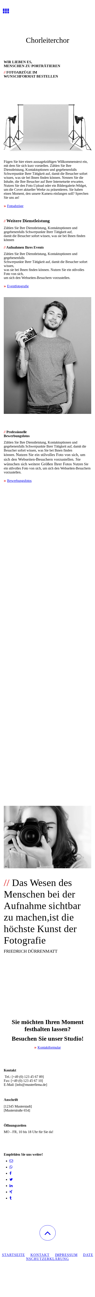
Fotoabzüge (15, 206)
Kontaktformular (49, 1047)
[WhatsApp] (11, 1167)
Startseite (13, 1255)
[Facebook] (10, 1173)
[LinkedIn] (11, 1186)
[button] (48, 1233)
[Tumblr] (10, 1198)
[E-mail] (11, 1161)
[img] (47, 16)
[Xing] (11, 1192)
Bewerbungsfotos (19, 481)
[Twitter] (11, 1179)
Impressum (66, 1255)
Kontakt (39, 1255)
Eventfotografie (18, 286)
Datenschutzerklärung (59, 1257)
